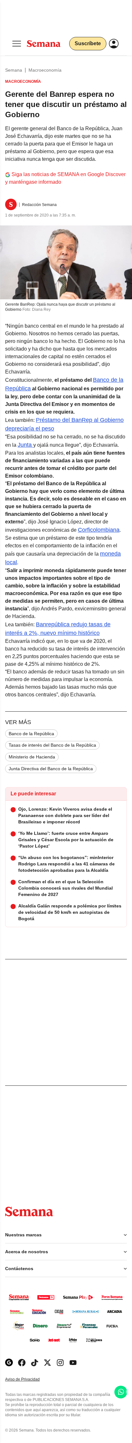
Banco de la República (31, 733)
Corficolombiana (99, 530)
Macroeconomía (45, 70)
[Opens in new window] (22, 1363)
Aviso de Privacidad (29, 1379)
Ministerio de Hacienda (32, 756)
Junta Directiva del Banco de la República (51, 768)
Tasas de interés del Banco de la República (52, 745)
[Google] (9, 1363)
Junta (25, 445)
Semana (13, 70)
